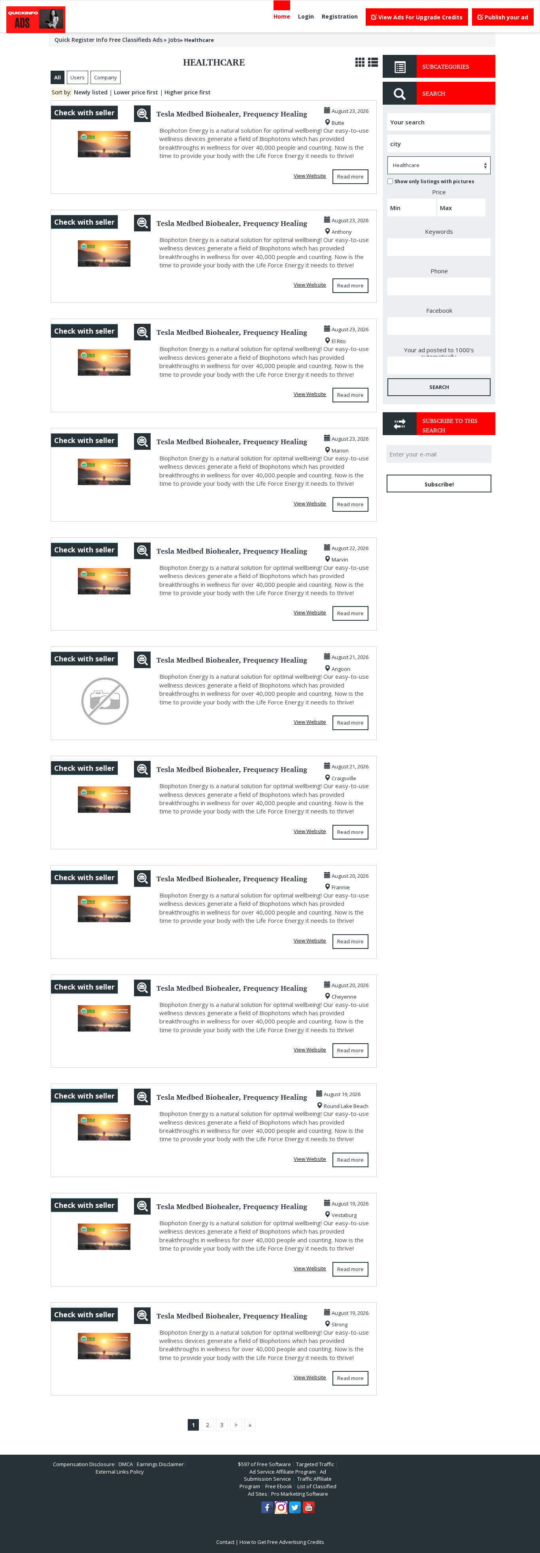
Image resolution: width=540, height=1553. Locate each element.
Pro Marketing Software (299, 1493)
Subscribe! (439, 484)
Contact (225, 1541)
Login (306, 16)
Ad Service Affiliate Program (282, 1471)
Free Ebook (278, 1486)
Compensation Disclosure (84, 1464)
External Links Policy (120, 1471)
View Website (310, 175)
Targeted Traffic (315, 1464)
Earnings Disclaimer (160, 1464)
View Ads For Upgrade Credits (420, 17)
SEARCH (439, 387)
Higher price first (187, 92)
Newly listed (91, 92)
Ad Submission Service (285, 1475)
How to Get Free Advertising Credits (282, 1541)
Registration (340, 16)
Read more (350, 176)
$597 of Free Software (264, 1464)
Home (282, 16)
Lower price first (136, 92)
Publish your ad (505, 17)
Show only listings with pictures (434, 181)
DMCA (126, 1464)
